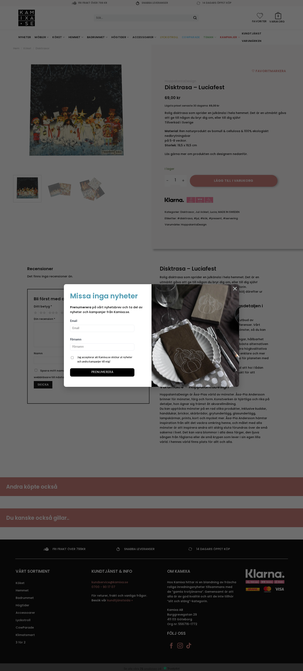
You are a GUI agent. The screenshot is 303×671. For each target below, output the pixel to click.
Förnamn (75, 339)
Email (73, 321)
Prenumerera (102, 372)
